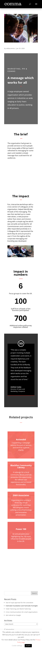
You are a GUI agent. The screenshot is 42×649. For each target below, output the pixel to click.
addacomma (10, 48)
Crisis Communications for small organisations (22, 612)
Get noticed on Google (13, 615)
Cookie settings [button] (17, 645)
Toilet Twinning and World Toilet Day (18, 609)
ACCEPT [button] (28, 646)
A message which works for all (16, 46)
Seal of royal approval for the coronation (19, 603)
